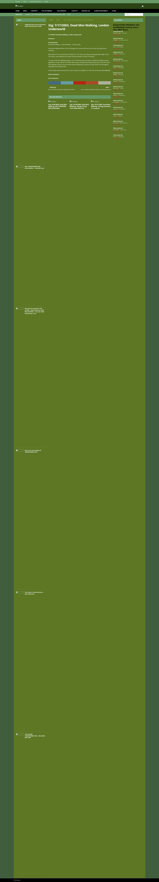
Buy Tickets (116, 35)
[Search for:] (134, 14)
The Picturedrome (123, 40)
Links (24, 1)
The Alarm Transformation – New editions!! (34, 593)
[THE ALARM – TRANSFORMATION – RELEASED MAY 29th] (19, 802)
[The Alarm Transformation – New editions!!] (19, 661)
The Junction (123, 129)
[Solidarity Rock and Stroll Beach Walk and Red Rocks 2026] (19, 93)
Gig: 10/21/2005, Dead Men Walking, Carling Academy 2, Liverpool (101, 106)
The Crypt (124, 33)
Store (114, 11)
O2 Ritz (122, 88)
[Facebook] (136, 1)
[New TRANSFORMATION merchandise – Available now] (19, 235)
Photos (18, 1)
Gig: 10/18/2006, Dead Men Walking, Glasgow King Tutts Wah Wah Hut (79, 106)
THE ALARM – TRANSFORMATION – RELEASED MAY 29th (35, 735)
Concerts (34, 11)
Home (17, 11)
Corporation (122, 54)
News (25, 11)
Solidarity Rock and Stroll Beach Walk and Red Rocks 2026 (35, 25)
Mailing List (86, 11)
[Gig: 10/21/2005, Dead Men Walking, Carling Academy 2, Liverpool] (101, 102)
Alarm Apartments (101, 11)
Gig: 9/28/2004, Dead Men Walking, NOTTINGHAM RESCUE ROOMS (57, 106)
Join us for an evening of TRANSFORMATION (33, 451)
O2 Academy (125, 60)
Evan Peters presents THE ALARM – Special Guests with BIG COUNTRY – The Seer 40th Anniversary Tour (34, 311)
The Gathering (46, 11)
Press (46, 1)
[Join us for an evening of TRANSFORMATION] (19, 519)
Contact (74, 11)
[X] (140, 1)
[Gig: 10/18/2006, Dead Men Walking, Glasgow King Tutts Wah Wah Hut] (79, 102)
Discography (61, 11)
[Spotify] (143, 1)
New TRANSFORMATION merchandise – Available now (34, 167)
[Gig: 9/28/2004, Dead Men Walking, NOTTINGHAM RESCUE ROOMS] (58, 102)
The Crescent (120, 47)
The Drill (120, 116)
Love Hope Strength (35, 1)
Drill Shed (120, 74)
